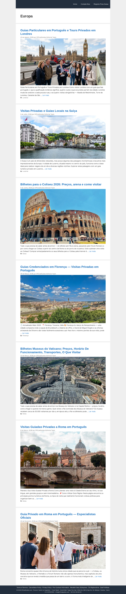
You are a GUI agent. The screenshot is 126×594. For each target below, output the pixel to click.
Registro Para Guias (101, 4)
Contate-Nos (85, 4)
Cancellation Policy (35, 587)
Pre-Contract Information (61, 587)
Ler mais (45, 95)
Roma (24, 254)
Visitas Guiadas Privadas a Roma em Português (53, 427)
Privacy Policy (47, 587)
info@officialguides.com (62, 592)
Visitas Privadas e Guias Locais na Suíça (48, 110)
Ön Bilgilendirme (93, 587)
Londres (25, 98)
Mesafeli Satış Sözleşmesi (78, 587)
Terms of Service (22, 587)
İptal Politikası (104, 587)
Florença (26, 335)
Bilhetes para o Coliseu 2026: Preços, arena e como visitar (60, 184)
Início (75, 4)
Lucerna (25, 171)
